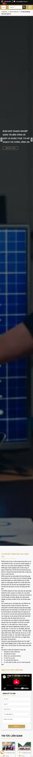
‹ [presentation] (1, 140)
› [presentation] (31, 140)
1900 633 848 (7, 1)
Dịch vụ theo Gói (14, 11)
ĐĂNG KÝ (16, 726)
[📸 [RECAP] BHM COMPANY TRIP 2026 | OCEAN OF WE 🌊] (24, 746)
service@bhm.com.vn (21, 1)
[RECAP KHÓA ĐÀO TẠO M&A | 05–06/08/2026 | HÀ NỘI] (8, 746)
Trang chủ (4, 11)
